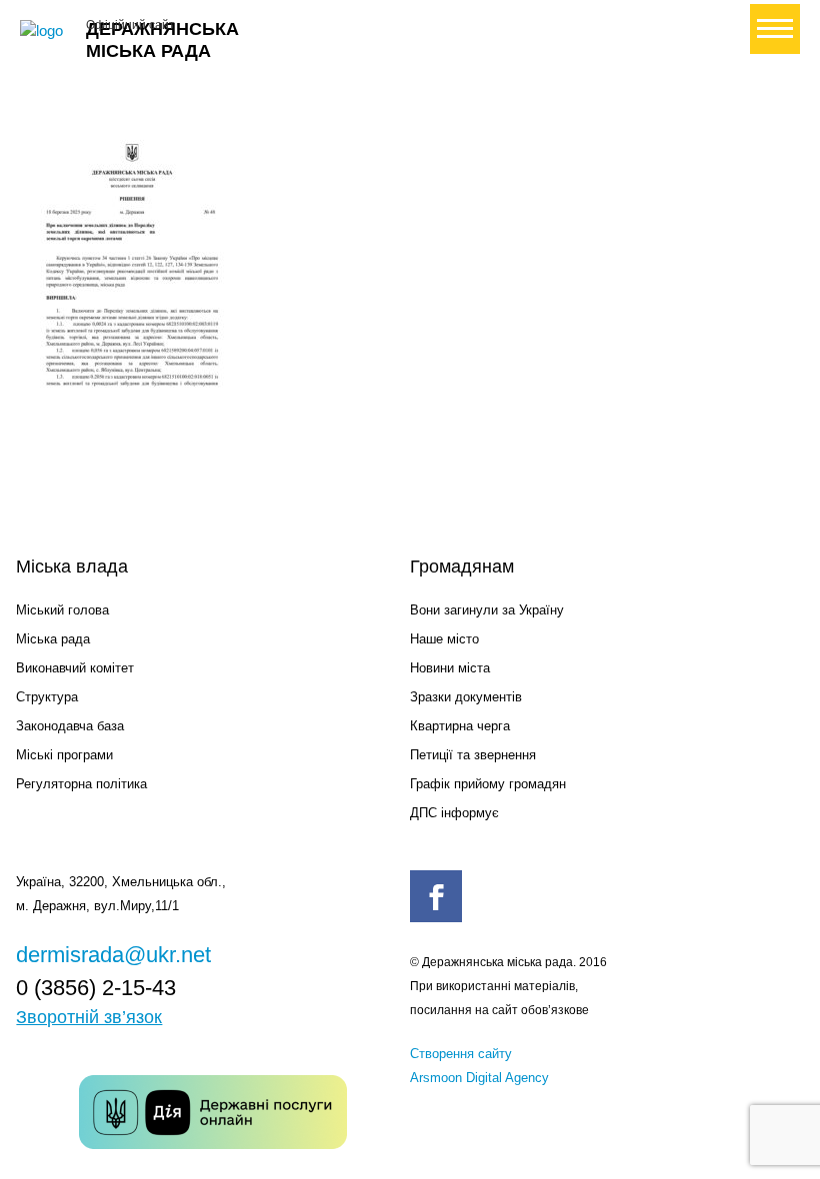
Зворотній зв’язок (89, 1017)
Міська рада (53, 638)
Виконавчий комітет (75, 667)
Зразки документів (466, 696)
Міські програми (64, 754)
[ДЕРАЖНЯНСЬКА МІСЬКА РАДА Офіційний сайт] (45, 31)
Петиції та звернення (473, 754)
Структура (47, 696)
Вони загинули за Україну (487, 609)
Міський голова (62, 609)
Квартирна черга (460, 725)
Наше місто (444, 638)
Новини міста (450, 667)
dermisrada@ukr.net (113, 954)
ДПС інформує (454, 812)
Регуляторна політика (81, 783)
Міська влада (72, 567)
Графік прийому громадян (488, 783)
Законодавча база (70, 725)
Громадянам (462, 567)
